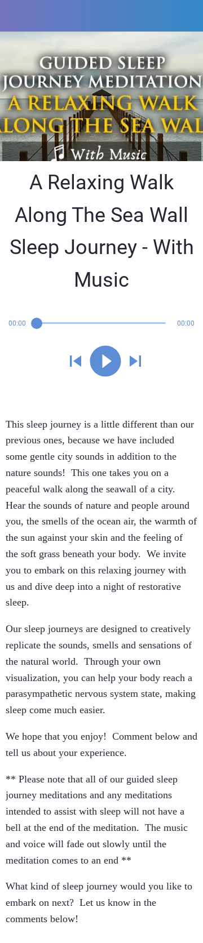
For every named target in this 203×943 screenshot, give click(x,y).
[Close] (16, 16)
